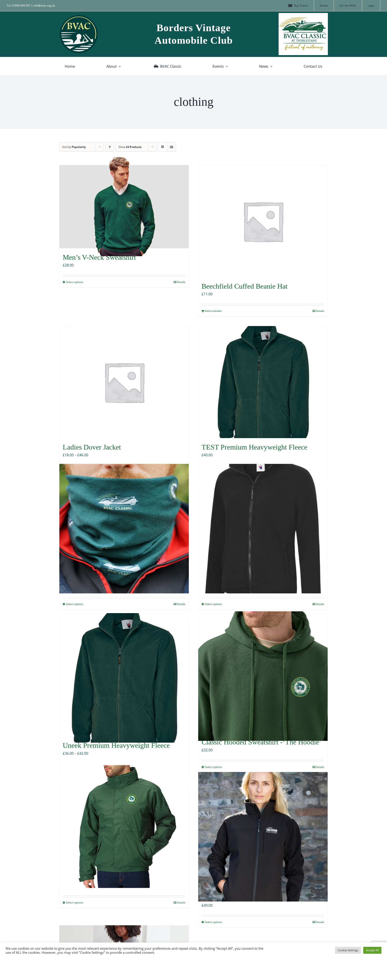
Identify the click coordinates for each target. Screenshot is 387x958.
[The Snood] (124, 528)
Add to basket (213, 311)
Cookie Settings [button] (348, 950)
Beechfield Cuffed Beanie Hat (245, 286)
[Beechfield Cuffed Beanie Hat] (263, 221)
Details (181, 282)
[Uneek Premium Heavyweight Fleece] (124, 677)
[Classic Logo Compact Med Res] (303, 14)
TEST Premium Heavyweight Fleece (254, 447)
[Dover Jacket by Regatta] (124, 827)
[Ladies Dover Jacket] (124, 382)
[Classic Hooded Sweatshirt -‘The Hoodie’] (263, 676)
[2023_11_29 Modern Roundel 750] (78, 16)
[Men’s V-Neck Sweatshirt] (124, 206)
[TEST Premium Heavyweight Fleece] (263, 382)
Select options (74, 282)
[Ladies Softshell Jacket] (263, 836)
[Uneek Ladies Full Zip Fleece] (263, 528)
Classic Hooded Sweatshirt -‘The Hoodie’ (262, 742)
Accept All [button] (372, 950)
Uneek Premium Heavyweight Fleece (116, 745)
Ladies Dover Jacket (92, 447)
